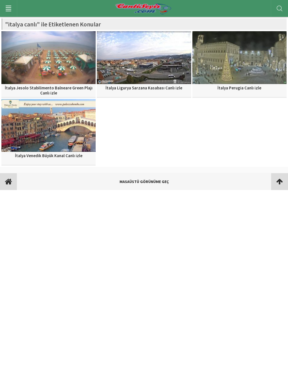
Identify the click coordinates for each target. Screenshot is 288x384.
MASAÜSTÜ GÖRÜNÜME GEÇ (144, 181)
